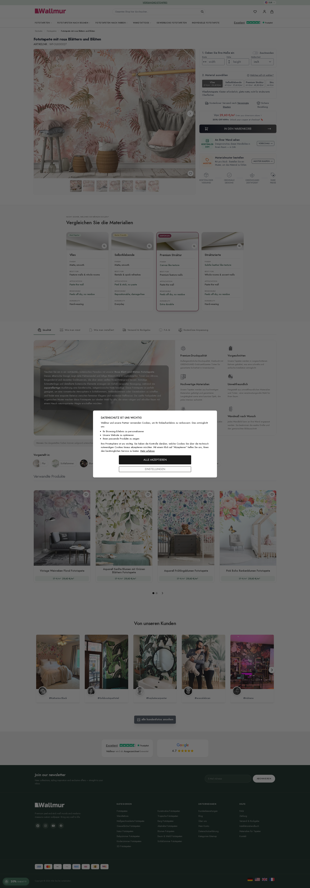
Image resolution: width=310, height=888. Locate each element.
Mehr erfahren (147, 451)
